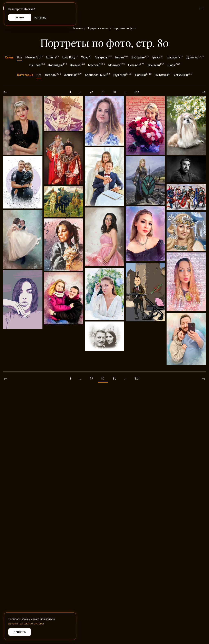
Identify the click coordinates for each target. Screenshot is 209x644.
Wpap (86, 57)
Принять (20, 631)
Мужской (122, 74)
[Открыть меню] (201, 8)
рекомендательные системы (26, 623)
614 (137, 92)
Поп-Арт (136, 65)
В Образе (140, 57)
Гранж (157, 57)
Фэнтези (156, 65)
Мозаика (116, 65)
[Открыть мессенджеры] (200, 619)
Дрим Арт (195, 57)
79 (91, 378)
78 (91, 92)
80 (114, 92)
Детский (53, 74)
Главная (78, 28)
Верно (20, 17)
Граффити (175, 57)
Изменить (40, 17)
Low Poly (70, 57)
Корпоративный (97, 74)
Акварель (103, 57)
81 (114, 378)
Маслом (96, 65)
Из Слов (37, 65)
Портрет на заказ (97, 28)
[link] (5, 92)
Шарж (173, 65)
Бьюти (121, 57)
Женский (73, 74)
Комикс (77, 65)
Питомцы (163, 74)
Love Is (52, 57)
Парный (143, 74)
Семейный (183, 74)
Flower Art (34, 57)
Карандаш (57, 65)
